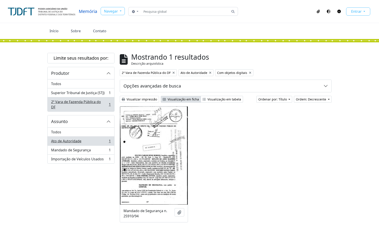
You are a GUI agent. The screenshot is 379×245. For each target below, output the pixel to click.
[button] (318, 11)
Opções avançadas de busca (152, 86)
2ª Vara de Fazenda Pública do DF (81, 104)
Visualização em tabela (224, 99)
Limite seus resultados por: (81, 58)
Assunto (59, 121)
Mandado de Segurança (81, 151)
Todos (56, 83)
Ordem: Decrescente (311, 99)
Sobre (76, 31)
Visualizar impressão (141, 99)
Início (54, 31)
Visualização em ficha (183, 99)
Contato (99, 31)
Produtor (60, 73)
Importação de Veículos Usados (81, 160)
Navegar (111, 11)
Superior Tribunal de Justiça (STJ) (81, 93)
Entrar (357, 11)
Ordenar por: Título (273, 99)
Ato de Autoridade (81, 142)
